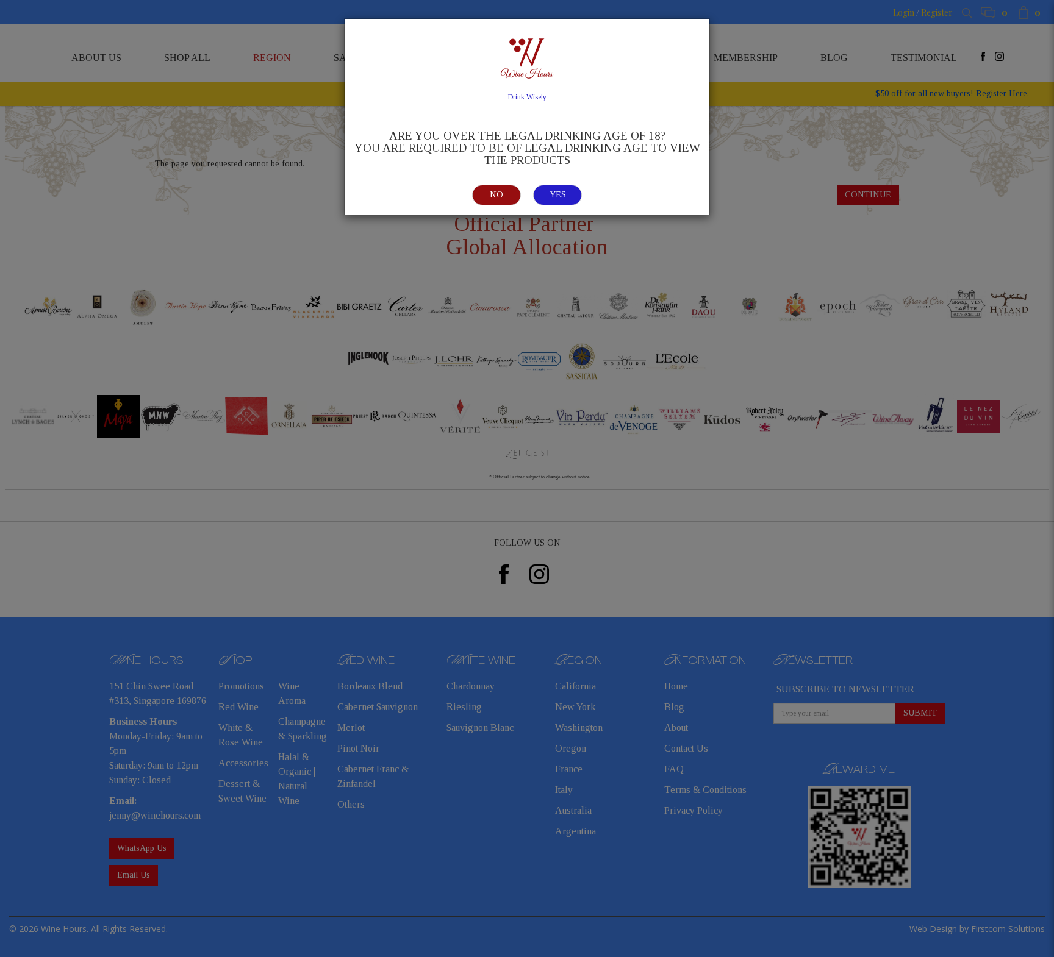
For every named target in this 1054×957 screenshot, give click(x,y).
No (496, 194)
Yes (558, 194)
